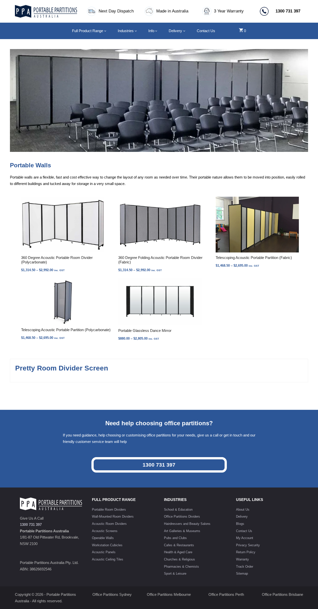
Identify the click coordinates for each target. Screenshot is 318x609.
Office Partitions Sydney (112, 594)
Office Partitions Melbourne (169, 594)
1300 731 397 (159, 465)
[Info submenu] (156, 31)
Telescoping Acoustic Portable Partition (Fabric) (254, 257)
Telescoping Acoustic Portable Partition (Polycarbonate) (66, 330)
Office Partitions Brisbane (282, 594)
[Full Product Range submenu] (105, 31)
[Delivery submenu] (184, 31)
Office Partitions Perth (226, 594)
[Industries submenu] (136, 31)
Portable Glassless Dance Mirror (144, 330)
